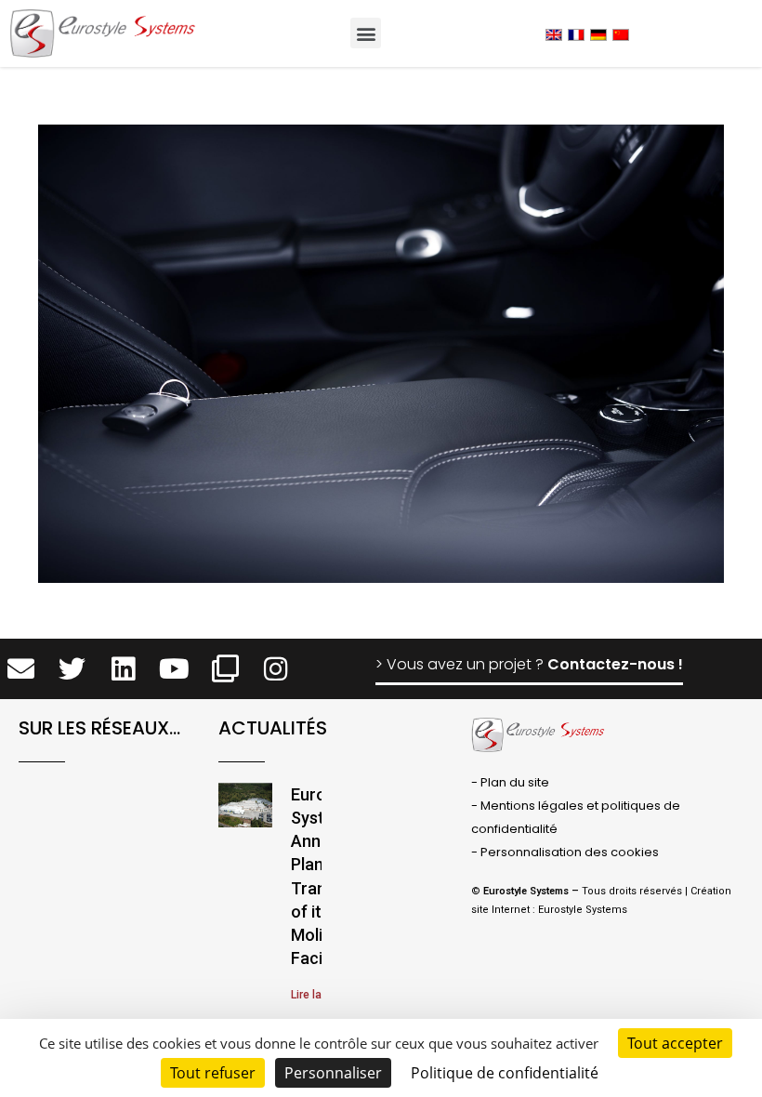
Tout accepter (675, 1043)
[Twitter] (72, 669)
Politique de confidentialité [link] (504, 1073)
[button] (365, 33)
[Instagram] (275, 669)
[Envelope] (22, 669)
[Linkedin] (123, 669)
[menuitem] (554, 34)
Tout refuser (213, 1073)
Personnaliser (333, 1073)
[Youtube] (174, 669)
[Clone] (225, 669)
